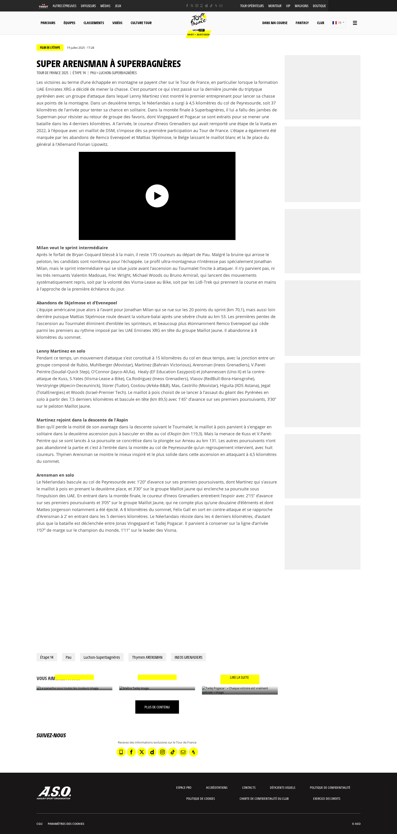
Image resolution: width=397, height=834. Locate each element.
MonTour (274, 5)
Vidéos (117, 22)
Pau (68, 657)
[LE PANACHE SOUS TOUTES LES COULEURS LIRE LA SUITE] (74, 688)
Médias (105, 5)
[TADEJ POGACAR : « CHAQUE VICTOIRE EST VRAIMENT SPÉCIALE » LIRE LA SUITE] (240, 690)
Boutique (319, 5)
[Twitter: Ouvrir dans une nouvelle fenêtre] (192, 5)
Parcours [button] (48, 22)
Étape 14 (47, 657)
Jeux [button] (118, 5)
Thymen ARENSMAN (147, 657)
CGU (40, 824)
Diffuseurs (88, 5)
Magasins (301, 5)
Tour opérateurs (252, 5)
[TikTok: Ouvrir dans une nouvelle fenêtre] (211, 5)
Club (320, 22)
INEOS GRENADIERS (188, 657)
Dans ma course (274, 22)
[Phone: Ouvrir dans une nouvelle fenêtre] (201, 5)
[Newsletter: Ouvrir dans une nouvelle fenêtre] (220, 5)
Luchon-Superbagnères (102, 657)
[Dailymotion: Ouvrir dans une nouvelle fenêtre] (206, 5)
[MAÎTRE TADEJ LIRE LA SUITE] (157, 688)
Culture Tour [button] (141, 22)
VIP (288, 5)
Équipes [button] (69, 22)
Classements (94, 22)
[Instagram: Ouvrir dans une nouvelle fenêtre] (196, 5)
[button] (338, 23)
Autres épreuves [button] (64, 5)
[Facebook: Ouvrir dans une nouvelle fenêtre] (187, 5)
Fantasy (302, 22)
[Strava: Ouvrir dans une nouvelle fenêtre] (216, 5)
